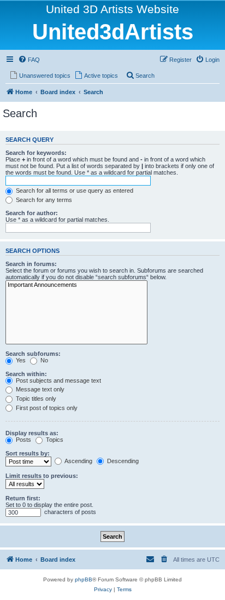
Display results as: (31, 433)
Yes (20, 360)
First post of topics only (46, 408)
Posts (22, 439)
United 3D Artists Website (112, 9)
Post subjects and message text (57, 380)
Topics (53, 439)
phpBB (83, 579)
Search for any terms (43, 200)
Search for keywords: (36, 152)
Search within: (26, 374)
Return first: (22, 498)
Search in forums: (31, 264)
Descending (122, 461)
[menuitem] (29, 59)
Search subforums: (33, 353)
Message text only (39, 389)
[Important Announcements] (76, 285)
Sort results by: (27, 453)
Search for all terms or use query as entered (73, 190)
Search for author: (31, 213)
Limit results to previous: (41, 475)
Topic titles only (35, 398)
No (43, 360)
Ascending (77, 461)
